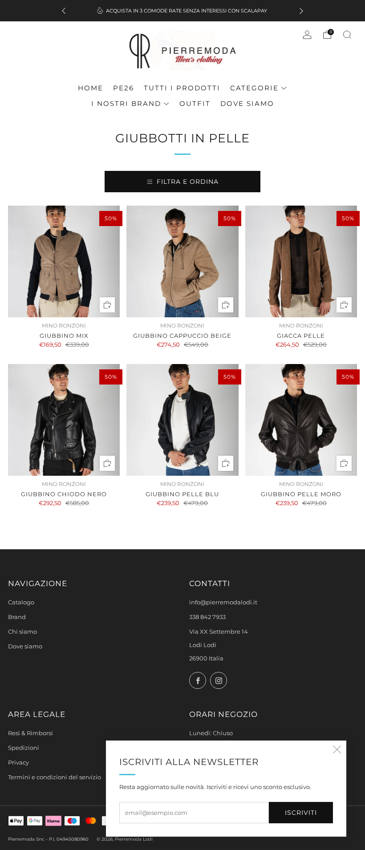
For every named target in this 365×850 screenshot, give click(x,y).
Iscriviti (301, 813)
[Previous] (63, 11)
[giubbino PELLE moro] (301, 420)
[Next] (301, 11)
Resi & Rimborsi (30, 733)
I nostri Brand (126, 103)
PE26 (123, 88)
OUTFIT (195, 103)
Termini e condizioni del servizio (54, 777)
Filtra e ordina (188, 182)
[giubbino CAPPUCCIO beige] (182, 261)
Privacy (18, 762)
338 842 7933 (207, 617)
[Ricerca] (347, 34)
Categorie (254, 88)
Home (90, 88)
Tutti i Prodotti (182, 88)
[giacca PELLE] (301, 261)
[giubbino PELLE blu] (182, 420)
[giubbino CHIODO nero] (64, 420)
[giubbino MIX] (64, 261)
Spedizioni (23, 748)
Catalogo (21, 602)
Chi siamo (22, 631)
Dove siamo (247, 103)
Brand (17, 617)
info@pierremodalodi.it (223, 602)
